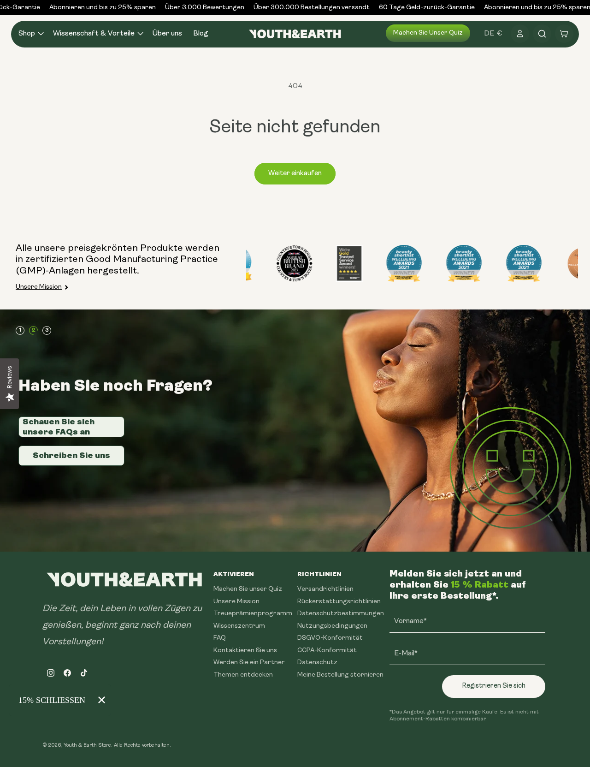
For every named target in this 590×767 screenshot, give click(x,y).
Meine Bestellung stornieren (340, 674)
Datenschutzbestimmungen (340, 613)
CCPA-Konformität (327, 650)
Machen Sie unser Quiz (428, 33)
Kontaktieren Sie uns (245, 650)
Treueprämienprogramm (252, 613)
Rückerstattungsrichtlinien (339, 601)
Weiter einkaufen (295, 173)
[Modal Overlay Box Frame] (60, 700)
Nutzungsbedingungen (332, 625)
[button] (30, 34)
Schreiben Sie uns (71, 455)
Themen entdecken (243, 674)
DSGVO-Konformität (330, 638)
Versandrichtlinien (325, 589)
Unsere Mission (39, 287)
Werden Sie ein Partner (249, 662)
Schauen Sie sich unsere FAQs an (58, 426)
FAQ (219, 638)
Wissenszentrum (239, 625)
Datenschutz (317, 662)
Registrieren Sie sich (493, 686)
